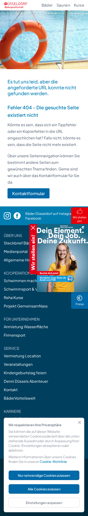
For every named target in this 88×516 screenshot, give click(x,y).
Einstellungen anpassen (44, 502)
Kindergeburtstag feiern (25, 372)
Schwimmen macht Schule (27, 280)
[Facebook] (19, 215)
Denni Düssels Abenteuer (26, 381)
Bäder (47, 5)
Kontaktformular (28, 193)
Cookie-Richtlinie (53, 461)
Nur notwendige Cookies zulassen (44, 475)
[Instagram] (9, 216)
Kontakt (11, 389)
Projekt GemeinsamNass (26, 305)
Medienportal (16, 251)
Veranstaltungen (18, 364)
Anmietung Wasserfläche (26, 326)
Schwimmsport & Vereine (26, 289)
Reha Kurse (13, 297)
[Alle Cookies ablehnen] (79, 422)
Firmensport (14, 335)
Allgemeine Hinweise (22, 259)
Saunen (63, 5)
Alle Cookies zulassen (44, 489)
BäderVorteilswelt (19, 398)
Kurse (79, 5)
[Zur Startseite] (15, 5)
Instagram (66, 213)
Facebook (33, 218)
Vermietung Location (22, 355)
